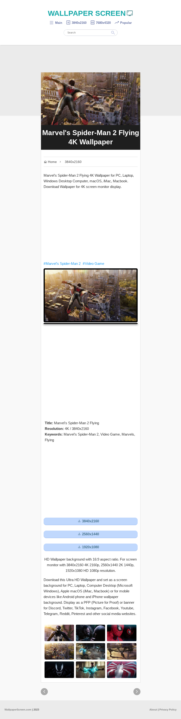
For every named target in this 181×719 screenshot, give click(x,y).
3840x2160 (76, 23)
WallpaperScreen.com (17, 709)
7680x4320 (100, 23)
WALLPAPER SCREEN (90, 13)
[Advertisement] (91, 225)
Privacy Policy (168, 709)
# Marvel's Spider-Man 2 (62, 264)
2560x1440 (88, 534)
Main (55, 23)
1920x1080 (88, 547)
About (153, 709)
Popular (123, 23)
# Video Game (93, 264)
